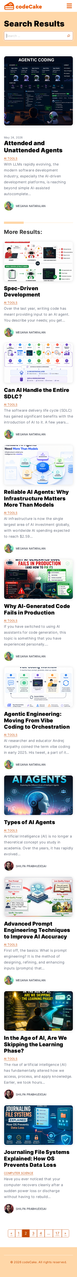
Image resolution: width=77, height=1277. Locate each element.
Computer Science (18, 1173)
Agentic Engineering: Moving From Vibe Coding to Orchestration (37, 720)
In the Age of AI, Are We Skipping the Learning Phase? (35, 1044)
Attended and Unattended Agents (33, 146)
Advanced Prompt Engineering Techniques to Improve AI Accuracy (37, 930)
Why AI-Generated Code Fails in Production (37, 609)
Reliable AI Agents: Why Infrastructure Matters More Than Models (36, 498)
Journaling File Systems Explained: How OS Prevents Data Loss (36, 1158)
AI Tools (10, 158)
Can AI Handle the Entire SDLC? (36, 393)
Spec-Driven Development (22, 291)
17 (57, 1233)
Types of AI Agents (29, 822)
